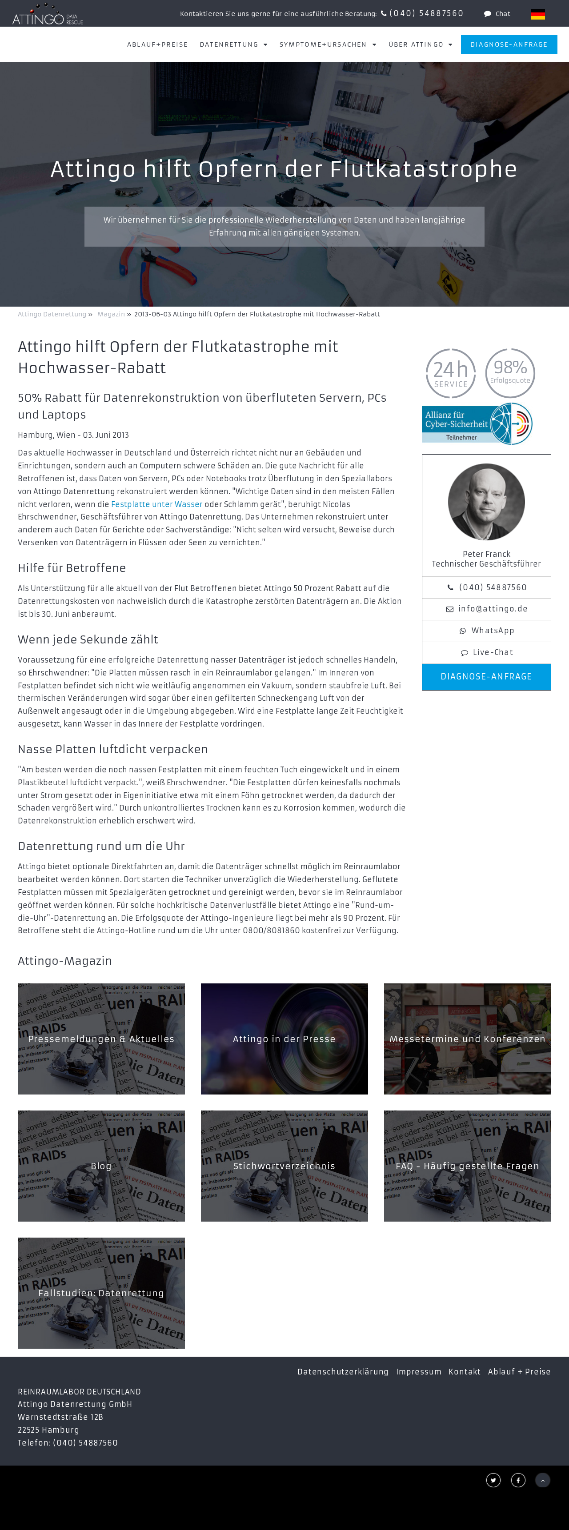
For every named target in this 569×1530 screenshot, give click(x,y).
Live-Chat (493, 652)
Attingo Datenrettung (53, 314)
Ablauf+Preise (157, 44)
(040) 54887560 (427, 13)
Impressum (418, 1371)
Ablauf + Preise (519, 1371)
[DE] (538, 14)
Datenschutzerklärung (343, 1371)
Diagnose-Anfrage (509, 44)
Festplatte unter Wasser (157, 504)
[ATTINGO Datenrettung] (47, 13)
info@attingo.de (493, 608)
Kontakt (465, 1371)
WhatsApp (493, 630)
